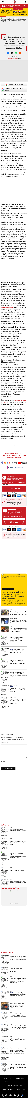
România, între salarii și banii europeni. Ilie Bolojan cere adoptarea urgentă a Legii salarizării (17, 639)
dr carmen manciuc (14, 445)
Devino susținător (15, 488)
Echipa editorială (19, 1078)
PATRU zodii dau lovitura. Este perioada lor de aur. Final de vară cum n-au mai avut (18, 883)
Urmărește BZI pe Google (15, 84)
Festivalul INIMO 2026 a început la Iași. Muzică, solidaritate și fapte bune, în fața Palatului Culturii (20, 13)
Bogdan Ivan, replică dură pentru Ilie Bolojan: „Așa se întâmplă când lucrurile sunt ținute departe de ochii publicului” (18, 701)
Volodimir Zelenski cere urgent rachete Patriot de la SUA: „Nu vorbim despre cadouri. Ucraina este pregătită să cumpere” (18, 674)
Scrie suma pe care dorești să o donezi (13, 516)
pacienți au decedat (7, 307)
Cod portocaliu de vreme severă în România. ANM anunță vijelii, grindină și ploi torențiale (18, 870)
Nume (3, 761)
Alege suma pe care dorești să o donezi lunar (14, 482)
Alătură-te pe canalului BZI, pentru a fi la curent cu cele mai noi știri (14, 455)
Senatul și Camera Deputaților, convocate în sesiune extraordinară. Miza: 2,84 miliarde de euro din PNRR (18, 842)
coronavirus (5, 445)
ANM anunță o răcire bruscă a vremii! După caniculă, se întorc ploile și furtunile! (18, 651)
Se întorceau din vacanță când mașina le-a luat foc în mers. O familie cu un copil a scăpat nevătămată (17, 1006)
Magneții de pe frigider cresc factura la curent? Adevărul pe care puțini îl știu (18, 1039)
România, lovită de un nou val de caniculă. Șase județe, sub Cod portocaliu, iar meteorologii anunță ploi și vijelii (18, 1066)
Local (20, 58)
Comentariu (5, 743)
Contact (21, 1082)
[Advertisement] (14, 556)
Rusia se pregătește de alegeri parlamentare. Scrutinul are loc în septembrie (18, 831)
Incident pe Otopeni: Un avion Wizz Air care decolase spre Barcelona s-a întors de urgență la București (18, 1027)
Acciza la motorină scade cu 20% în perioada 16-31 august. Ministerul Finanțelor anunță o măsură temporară (13, 595)
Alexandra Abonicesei (12, 58)
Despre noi (7, 1078)
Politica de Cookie (8, 1089)
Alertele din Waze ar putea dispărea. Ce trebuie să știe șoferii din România (18, 970)
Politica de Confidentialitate (14, 1085)
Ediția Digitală (21, 1089)
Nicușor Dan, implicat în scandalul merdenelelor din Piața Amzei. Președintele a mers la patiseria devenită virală (18, 980)
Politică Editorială (10, 1082)
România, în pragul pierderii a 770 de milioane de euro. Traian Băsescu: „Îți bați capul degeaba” (18, 662)
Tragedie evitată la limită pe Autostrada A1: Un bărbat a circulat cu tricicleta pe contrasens (18, 1015)
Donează (15, 522)
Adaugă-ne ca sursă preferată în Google (14, 89)
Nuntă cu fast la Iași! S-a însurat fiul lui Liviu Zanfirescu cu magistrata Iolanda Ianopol (18, 994)
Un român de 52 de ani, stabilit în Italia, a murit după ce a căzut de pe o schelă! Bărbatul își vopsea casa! (18, 689)
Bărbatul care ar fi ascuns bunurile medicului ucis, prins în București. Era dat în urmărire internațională (18, 958)
